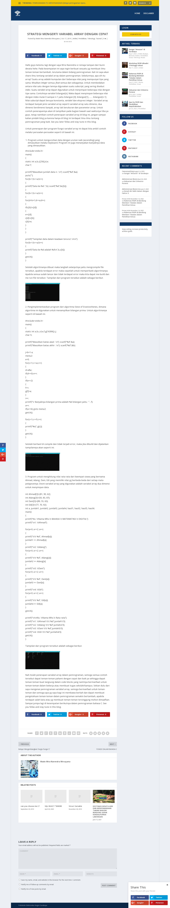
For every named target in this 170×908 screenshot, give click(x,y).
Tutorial (99, 38)
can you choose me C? (30, 806)
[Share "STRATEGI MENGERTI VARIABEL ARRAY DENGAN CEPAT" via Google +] (46, 733)
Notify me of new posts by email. (33, 889)
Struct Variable (75, 806)
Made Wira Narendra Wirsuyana (48, 38)
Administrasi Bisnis (129, 179)
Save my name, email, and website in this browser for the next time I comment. (51, 880)
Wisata (143, 58)
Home (137, 13)
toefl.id (134, 233)
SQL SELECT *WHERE (53, 806)
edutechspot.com (140, 231)
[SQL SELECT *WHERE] (55, 796)
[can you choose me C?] (31, 796)
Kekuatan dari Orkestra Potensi (138, 91)
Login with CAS (135, 34)
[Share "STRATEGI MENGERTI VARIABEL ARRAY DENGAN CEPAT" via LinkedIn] (60, 733)
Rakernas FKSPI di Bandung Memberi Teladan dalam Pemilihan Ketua (136, 77)
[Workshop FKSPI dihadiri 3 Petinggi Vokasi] (125, 65)
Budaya (145, 54)
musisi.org (142, 233)
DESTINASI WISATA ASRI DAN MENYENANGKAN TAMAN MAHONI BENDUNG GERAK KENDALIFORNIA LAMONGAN (103, 811)
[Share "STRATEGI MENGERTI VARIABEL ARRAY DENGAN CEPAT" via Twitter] (41, 733)
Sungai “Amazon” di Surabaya (137, 50)
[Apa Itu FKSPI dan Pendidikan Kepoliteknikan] (125, 104)
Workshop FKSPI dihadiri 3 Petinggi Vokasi (138, 64)
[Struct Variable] (80, 796)
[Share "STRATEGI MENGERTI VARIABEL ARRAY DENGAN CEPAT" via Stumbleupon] (69, 733)
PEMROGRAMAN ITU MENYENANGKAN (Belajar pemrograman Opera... (59, 3)
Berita (141, 82)
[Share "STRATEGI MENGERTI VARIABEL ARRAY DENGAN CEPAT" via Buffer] (64, 733)
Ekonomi (132, 56)
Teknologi (91, 38)
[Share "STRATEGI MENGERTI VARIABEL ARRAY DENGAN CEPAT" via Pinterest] (55, 733)
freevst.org (126, 233)
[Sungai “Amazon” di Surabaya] (125, 51)
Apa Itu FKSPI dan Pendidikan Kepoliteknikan (136, 104)
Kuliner (137, 56)
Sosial (131, 58)
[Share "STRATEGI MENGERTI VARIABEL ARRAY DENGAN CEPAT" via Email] (74, 733)
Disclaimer (149, 13)
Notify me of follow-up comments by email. (37, 884)
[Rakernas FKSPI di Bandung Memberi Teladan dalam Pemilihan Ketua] (125, 75)
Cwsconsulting (128, 171)
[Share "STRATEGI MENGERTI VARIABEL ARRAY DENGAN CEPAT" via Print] (78, 733)
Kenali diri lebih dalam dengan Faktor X (135, 192)
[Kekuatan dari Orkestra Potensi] (125, 91)
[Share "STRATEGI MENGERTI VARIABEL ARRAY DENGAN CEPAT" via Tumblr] (50, 733)
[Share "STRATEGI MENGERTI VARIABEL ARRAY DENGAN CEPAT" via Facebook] (37, 733)
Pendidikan (82, 38)
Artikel (75, 38)
